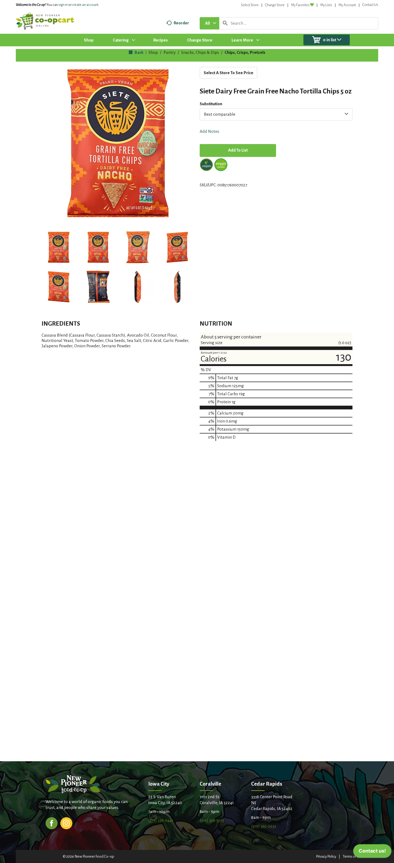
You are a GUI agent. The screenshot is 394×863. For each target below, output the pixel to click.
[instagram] (66, 822)
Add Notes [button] (209, 131)
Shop (153, 52)
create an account (85, 5)
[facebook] (52, 822)
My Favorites (300, 5)
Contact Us (370, 5)
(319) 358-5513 (212, 820)
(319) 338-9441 (160, 820)
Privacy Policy (326, 856)
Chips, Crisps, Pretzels (245, 52)
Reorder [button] (181, 23)
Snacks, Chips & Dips (200, 52)
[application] (372, 852)
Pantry (169, 52)
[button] (59, 247)
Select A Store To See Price (228, 72)
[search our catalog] (225, 23)
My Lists (326, 5)
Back (138, 52)
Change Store (275, 5)
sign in (63, 5)
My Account (347, 5)
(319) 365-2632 (263, 826)
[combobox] (209, 23)
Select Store (250, 5)
